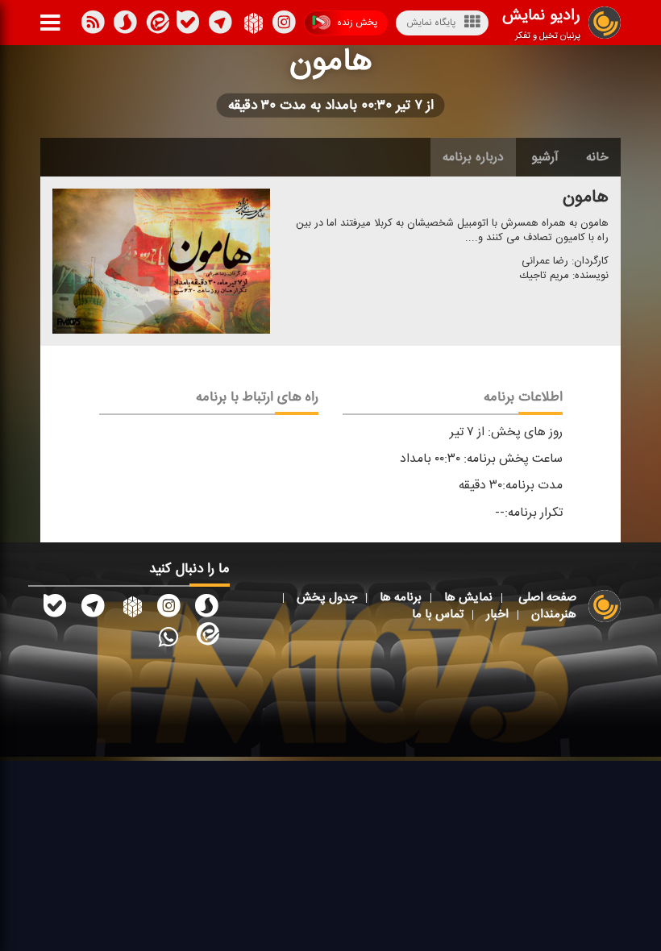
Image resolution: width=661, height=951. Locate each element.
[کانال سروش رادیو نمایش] (206, 608)
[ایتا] (156, 25)
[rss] (93, 25)
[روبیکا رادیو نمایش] (130, 608)
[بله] (125, 25)
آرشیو (545, 157)
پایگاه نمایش (430, 23)
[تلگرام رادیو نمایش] (92, 608)
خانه (597, 157)
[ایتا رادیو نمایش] (206, 636)
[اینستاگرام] (284, 25)
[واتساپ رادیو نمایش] (168, 636)
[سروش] (188, 25)
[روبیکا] (252, 25)
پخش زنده (357, 23)
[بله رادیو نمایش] (54, 608)
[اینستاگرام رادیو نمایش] (168, 608)
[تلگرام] (220, 25)
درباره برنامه (473, 157)
